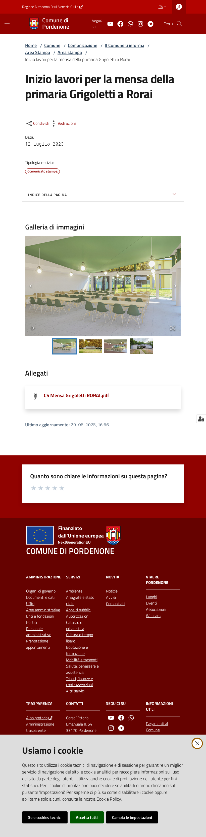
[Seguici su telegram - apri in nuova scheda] (148, 23)
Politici (31, 622)
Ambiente (74, 591)
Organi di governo (41, 591)
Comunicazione (82, 45)
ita (161, 6)
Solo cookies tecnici (45, 817)
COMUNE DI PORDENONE (70, 551)
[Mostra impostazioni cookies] (201, 418)
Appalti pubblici (78, 610)
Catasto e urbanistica (75, 625)
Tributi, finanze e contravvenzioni (79, 682)
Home (31, 45)
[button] (179, 23)
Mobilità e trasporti (81, 660)
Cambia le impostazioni (132, 817)
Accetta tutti (87, 817)
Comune (52, 45)
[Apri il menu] (7, 24)
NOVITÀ (112, 577)
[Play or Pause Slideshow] (33, 328)
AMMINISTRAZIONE (43, 577)
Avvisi (111, 597)
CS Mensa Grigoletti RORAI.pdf (76, 395)
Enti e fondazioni (40, 616)
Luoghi (151, 597)
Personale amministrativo (38, 632)
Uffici (30, 604)
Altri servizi (75, 691)
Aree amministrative (43, 610)
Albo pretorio (36, 718)
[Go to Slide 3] (115, 345)
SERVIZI (73, 577)
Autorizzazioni (77, 616)
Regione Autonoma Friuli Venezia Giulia (50, 6)
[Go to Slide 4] (141, 345)
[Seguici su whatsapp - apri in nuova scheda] (128, 23)
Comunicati (115, 604)
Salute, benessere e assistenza (82, 669)
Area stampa (70, 52)
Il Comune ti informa (124, 45)
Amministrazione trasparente (40, 727)
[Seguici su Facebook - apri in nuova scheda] (118, 23)
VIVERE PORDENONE (157, 580)
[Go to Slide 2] (90, 346)
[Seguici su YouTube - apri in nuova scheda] (108, 23)
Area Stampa (37, 52)
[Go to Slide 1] (64, 346)
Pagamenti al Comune (157, 727)
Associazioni (156, 609)
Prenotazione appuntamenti (38, 644)
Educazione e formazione (77, 650)
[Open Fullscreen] (173, 328)
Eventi (151, 603)
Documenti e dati (40, 597)
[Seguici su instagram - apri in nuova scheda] (138, 23)
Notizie (112, 591)
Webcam (153, 616)
